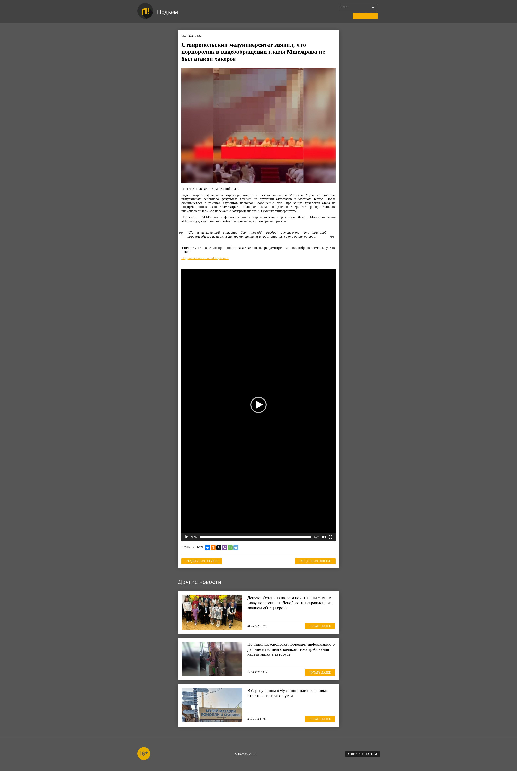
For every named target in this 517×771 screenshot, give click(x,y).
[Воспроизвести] (187, 537)
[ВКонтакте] (207, 547)
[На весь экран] (330, 537)
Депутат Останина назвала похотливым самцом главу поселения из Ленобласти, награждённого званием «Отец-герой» (290, 602)
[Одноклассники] (213, 547)
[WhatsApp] (230, 547)
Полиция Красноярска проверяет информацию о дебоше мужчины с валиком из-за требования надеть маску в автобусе (291, 649)
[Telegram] (235, 547)
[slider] (255, 537)
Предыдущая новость (201, 561)
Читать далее (320, 626)
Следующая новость (315, 561)
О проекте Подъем (362, 753)
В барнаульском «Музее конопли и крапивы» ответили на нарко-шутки (287, 693)
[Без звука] (324, 537)
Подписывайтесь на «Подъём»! (205, 258)
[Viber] (224, 547)
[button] (258, 405)
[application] (258, 405)
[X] (218, 547)
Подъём (167, 11)
